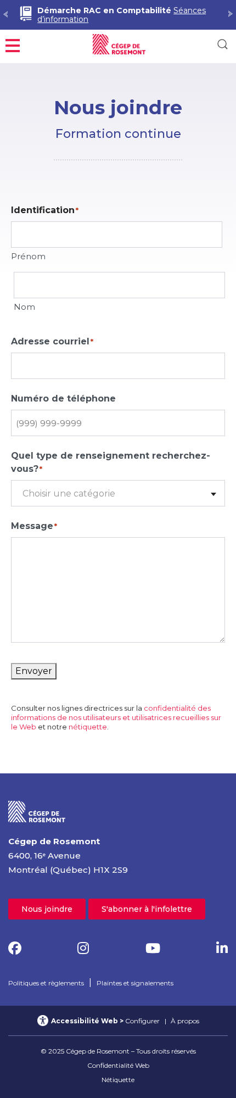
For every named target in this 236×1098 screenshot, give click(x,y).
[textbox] (118, 494)
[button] (12, 44)
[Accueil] (37, 811)
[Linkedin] (222, 948)
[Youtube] (152, 948)
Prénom (28, 256)
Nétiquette (118, 1079)
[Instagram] (83, 948)
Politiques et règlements (46, 983)
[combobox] (118, 493)
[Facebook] (14, 948)
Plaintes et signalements (135, 983)
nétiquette (88, 726)
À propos (185, 1021)
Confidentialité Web (118, 1065)
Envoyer (33, 671)
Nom (24, 307)
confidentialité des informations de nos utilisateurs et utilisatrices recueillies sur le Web (116, 717)
